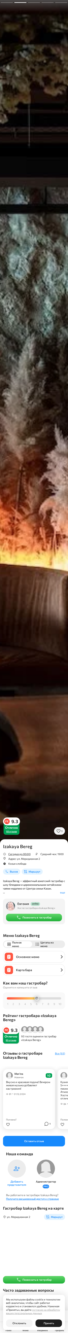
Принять (49, 1323)
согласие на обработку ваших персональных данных (33, 1311)
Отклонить (19, 1323)
